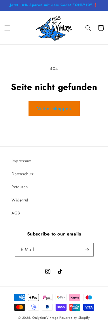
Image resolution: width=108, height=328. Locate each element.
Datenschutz (23, 174)
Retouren (20, 187)
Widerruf (20, 200)
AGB (16, 213)
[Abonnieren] (87, 250)
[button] (7, 28)
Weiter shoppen (54, 108)
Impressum (21, 161)
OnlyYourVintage (45, 317)
